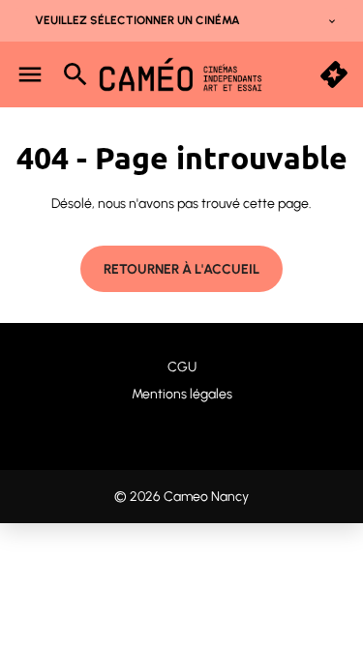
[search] (75, 74)
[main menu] (30, 74)
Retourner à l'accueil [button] (181, 269)
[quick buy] (334, 74)
